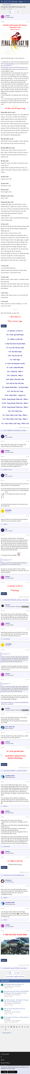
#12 (28, 714)
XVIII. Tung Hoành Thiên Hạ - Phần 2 (15, 403)
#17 (28, 857)
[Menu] (2, 1)
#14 (28, 747)
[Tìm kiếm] (28, 1)
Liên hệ (2, 1060)
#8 (28, 610)
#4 (28, 480)
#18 (28, 886)
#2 (28, 441)
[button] (15, 1057)
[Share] (26, 22)
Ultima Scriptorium (16, 986)
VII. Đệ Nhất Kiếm (15, 352)
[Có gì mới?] (25, 1)
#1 (28, 21)
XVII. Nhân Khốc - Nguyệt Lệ (15, 395)
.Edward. (4, 9)
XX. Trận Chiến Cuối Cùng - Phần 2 (15, 419)
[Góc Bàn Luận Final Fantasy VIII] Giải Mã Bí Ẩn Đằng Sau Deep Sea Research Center (16, 992)
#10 (28, 649)
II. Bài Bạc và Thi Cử (14, 331)
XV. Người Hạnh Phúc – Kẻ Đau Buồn (15, 387)
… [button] (12, 12)
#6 (28, 535)
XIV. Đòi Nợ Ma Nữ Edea (15, 383)
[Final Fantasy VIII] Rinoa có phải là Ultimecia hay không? (16, 1018)
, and (13, 875)
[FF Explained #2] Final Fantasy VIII (14, 984)
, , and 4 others (15, 968)
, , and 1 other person (15, 600)
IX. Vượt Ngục (15, 359)
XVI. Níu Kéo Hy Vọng (15, 391)
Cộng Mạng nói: (6, 560)
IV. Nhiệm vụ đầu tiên (15, 339)
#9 (28, 629)
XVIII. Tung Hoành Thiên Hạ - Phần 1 (15, 399)
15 (14, 12)
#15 (28, 781)
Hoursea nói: (5, 654)
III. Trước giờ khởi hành (15, 335)
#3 (28, 456)
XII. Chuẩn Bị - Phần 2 (15, 375)
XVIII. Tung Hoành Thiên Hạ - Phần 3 (15, 407)
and (7, 469)
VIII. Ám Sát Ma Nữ (15, 355)
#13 (28, 732)
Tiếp (18, 12)
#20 (28, 930)
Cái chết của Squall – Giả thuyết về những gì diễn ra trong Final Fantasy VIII (16, 1001)
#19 (28, 908)
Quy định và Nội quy (5, 1063)
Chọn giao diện (5, 1054)
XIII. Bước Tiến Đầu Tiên (15, 379)
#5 (28, 516)
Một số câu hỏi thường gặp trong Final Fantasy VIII (14, 1009)
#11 (28, 679)
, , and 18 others (14, 430)
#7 (28, 582)
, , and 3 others (15, 770)
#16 (28, 817)
